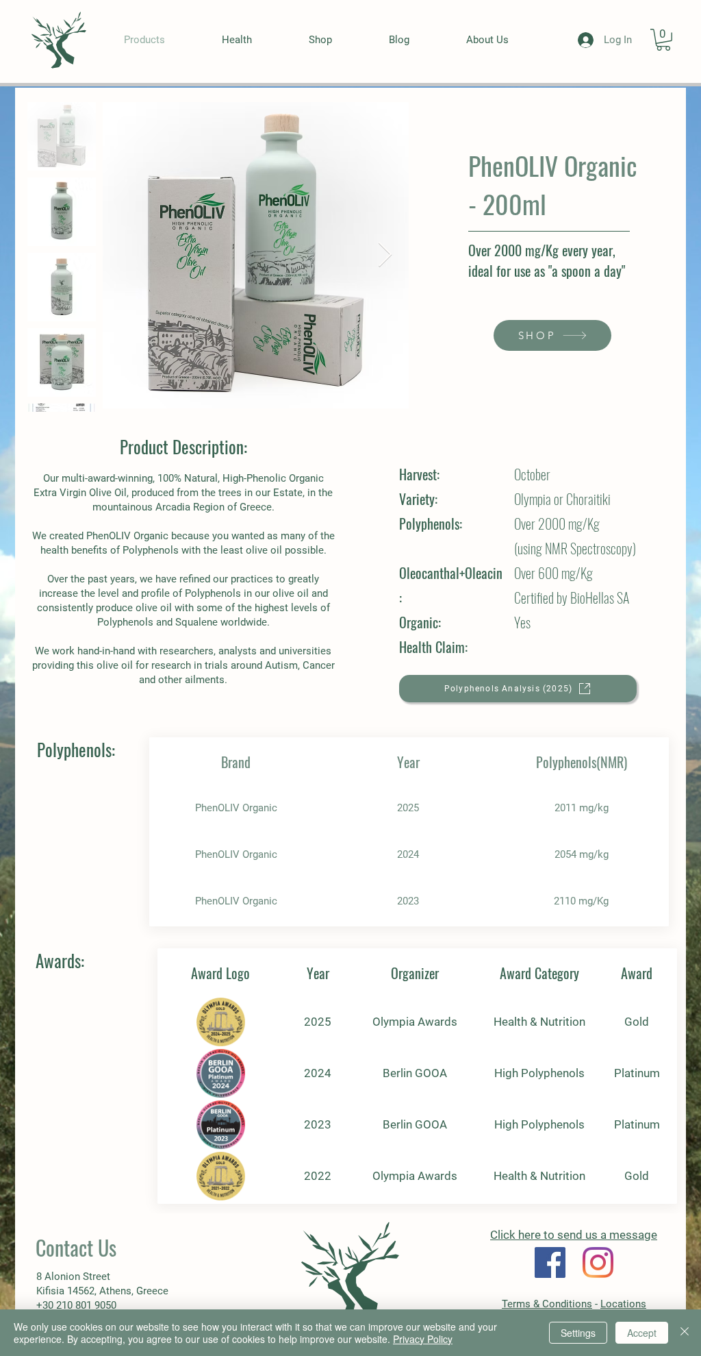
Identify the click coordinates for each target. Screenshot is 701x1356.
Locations (623, 1304)
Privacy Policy (423, 1339)
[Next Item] (385, 255)
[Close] (684, 1332)
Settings (578, 1333)
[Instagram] (598, 1262)
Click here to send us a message (573, 1235)
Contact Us (76, 1247)
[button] (663, 40)
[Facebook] (550, 1262)
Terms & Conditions (547, 1304)
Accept (642, 1333)
